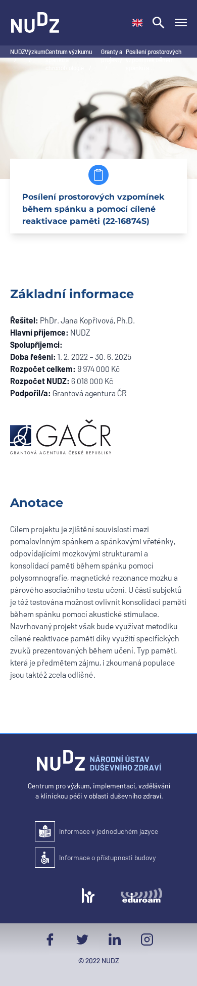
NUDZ (17, 51)
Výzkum (35, 51)
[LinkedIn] (115, 939)
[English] (137, 23)
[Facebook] (50, 939)
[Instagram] (147, 939)
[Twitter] (82, 939)
